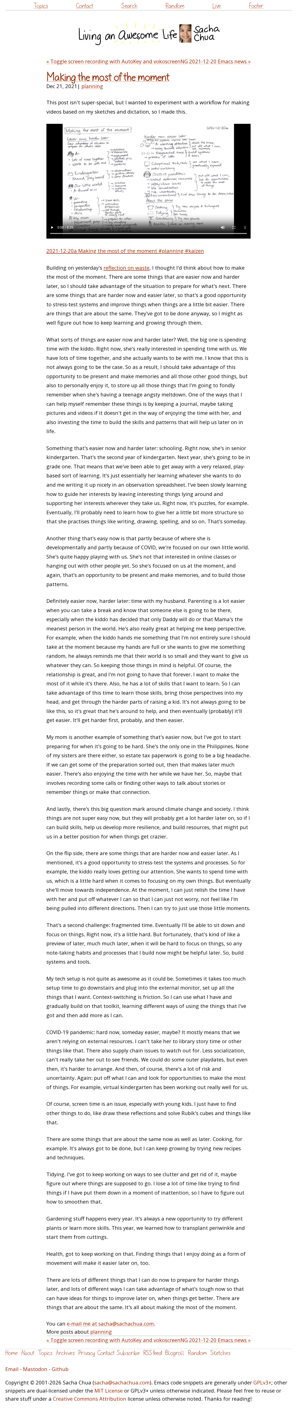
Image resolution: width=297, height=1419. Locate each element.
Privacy (86, 1353)
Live (216, 6)
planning (92, 86)
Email (12, 1369)
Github (60, 1369)
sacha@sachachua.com (122, 1382)
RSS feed (152, 1353)
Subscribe (128, 1353)
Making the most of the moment (107, 77)
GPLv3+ (262, 1382)
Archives (65, 1353)
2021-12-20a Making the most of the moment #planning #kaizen (125, 250)
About (27, 1353)
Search (129, 6)
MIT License (108, 1390)
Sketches (220, 1353)
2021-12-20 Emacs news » (220, 61)
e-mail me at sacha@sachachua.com (110, 1323)
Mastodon (35, 1369)
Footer (256, 6)
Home (11, 1353)
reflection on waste (126, 267)
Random (174, 6)
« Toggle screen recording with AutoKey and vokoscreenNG (117, 61)
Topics (40, 6)
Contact (84, 6)
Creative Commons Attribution (89, 1398)
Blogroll (174, 1353)
